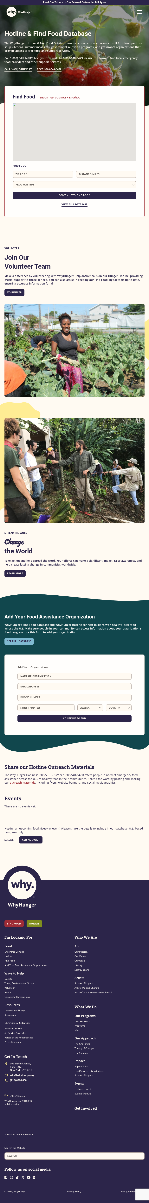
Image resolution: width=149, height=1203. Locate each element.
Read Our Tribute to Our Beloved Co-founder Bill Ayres (74, 2)
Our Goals (79, 960)
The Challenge (82, 1043)
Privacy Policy (74, 1191)
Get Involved (85, 1108)
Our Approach (85, 1038)
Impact (79, 1061)
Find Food (14, 923)
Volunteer (14, 292)
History (78, 965)
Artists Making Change (86, 987)
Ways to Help (14, 973)
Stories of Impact (83, 983)
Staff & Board (81, 969)
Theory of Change (84, 1048)
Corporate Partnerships (17, 997)
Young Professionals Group (19, 983)
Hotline (8, 956)
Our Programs (85, 1016)
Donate (8, 979)
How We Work (82, 1021)
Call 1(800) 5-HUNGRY (18, 69)
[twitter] (23, 1177)
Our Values (80, 956)
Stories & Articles (17, 1023)
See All (9, 840)
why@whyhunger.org (22, 1075)
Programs (79, 1025)
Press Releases (12, 1042)
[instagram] (12, 1177)
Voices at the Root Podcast (18, 1037)
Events (79, 1083)
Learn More (15, 573)
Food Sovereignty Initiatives (89, 1071)
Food (8, 946)
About (79, 946)
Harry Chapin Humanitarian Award (93, 992)
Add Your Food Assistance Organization (25, 965)
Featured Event (82, 1089)
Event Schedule (82, 1093)
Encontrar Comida (14, 951)
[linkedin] (35, 1177)
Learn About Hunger (15, 1010)
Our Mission (80, 951)
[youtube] (29, 1177)
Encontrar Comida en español (60, 97)
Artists (7, 992)
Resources (12, 1005)
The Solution (81, 1053)
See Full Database (19, 641)
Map (76, 1030)
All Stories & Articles (15, 1033)
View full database (74, 204)
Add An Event (31, 840)
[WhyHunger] (19, 12)
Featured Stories (13, 1028)
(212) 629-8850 (18, 1080)
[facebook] (7, 1177)
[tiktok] (18, 1177)
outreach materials (22, 782)
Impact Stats (81, 1066)
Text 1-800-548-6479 (49, 69)
